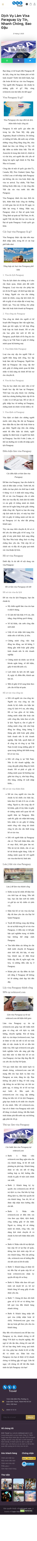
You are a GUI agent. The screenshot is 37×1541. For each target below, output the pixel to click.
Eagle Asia (16, 1512)
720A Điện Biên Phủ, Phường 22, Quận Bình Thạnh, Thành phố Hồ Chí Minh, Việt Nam (18, 1401)
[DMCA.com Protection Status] (26, 1512)
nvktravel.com (23, 1433)
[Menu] (3, 4)
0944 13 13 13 (11, 1410)
